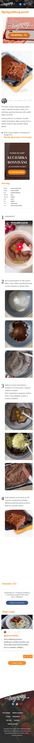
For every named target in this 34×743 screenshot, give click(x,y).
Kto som (9, 720)
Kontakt (16, 720)
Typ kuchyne (15, 137)
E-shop (8, 716)
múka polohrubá (16, 188)
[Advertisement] (17, 562)
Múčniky (7, 137)
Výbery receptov (17, 713)
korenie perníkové (16, 205)
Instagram (17, 704)
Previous (25, 656)
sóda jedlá (14, 203)
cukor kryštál (15, 190)
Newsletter (16, 716)
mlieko (13, 197)
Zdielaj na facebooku (17, 603)
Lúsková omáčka (11, 635)
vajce (12, 199)
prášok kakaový (15, 193)
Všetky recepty (17, 663)
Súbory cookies (13, 724)
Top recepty (6, 713)
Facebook (20, 4)
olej (12, 195)
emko (10, 100)
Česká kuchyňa (26, 137)
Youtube (21, 704)
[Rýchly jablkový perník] (17, 56)
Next (30, 656)
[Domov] (8, 4)
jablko (12, 201)
